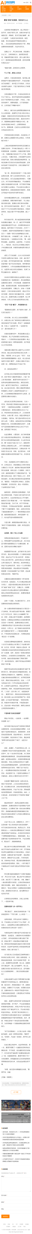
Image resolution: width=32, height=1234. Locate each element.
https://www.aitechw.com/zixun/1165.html (15, 1085)
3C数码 (19, 9)
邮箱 (3, 1202)
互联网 (4, 9)
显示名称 (4, 1195)
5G (18, 7)
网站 (2, 1209)
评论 (3, 1176)
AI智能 (11, 9)
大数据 (27, 9)
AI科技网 (4, 15)
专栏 (11, 11)
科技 (11, 7)
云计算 (4, 11)
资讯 (3, 7)
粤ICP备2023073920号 (17, 1232)
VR (26, 7)
